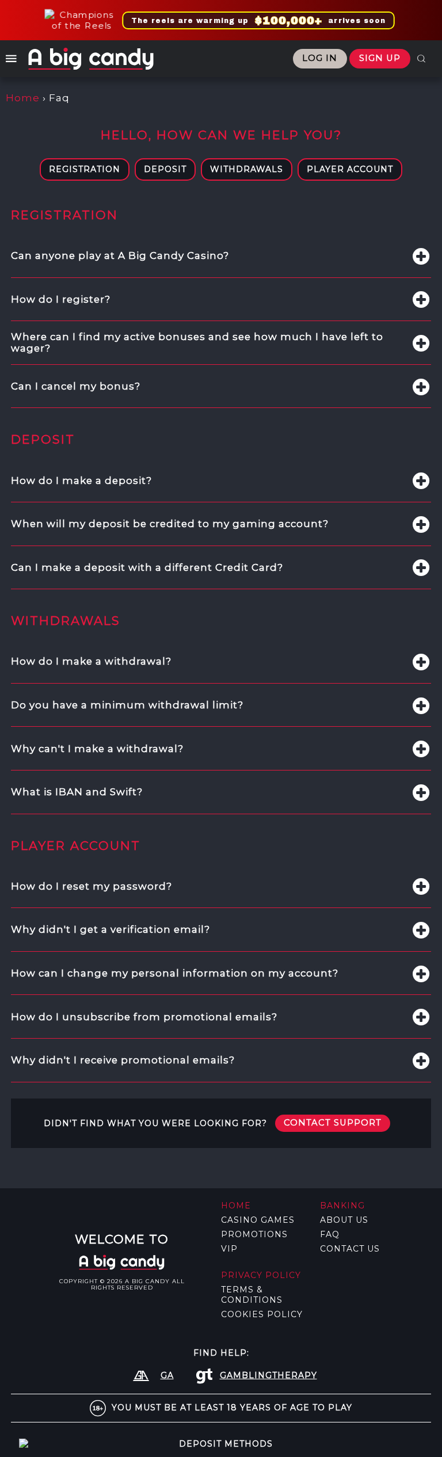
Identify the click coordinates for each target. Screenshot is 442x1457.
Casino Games (258, 1220)
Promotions (254, 1234)
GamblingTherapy (268, 1375)
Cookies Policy (262, 1314)
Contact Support (333, 1122)
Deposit (165, 169)
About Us (344, 1220)
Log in (319, 58)
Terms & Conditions (252, 1294)
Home (23, 98)
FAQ (330, 1234)
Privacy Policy (261, 1275)
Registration (84, 169)
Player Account (350, 169)
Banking (342, 1205)
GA (167, 1375)
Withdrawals (246, 169)
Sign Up (380, 58)
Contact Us (350, 1249)
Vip (229, 1249)
